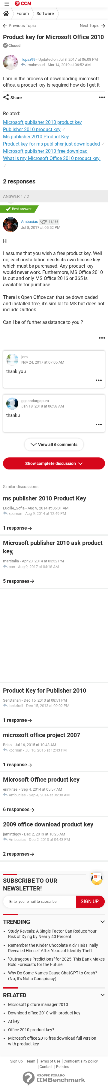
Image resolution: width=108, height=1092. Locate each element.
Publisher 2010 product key (32, 129)
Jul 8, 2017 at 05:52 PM (40, 227)
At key (14, 1021)
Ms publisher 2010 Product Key (36, 137)
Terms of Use (49, 1061)
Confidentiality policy (81, 1061)
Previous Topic (22, 25)
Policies (62, 1067)
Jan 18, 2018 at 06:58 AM (42, 406)
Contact (46, 1067)
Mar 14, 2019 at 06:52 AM (69, 65)
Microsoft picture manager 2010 (38, 1004)
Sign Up (16, 1061)
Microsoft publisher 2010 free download (45, 151)
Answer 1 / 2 (16, 196)
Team (30, 1061)
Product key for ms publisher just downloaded (51, 144)
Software (45, 13)
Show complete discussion (51, 463)
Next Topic (89, 25)
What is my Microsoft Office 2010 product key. (51, 158)
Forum (22, 13)
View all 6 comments (57, 444)
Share (16, 97)
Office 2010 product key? (31, 1029)
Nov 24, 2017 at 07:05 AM (42, 362)
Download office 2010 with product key (44, 1012)
